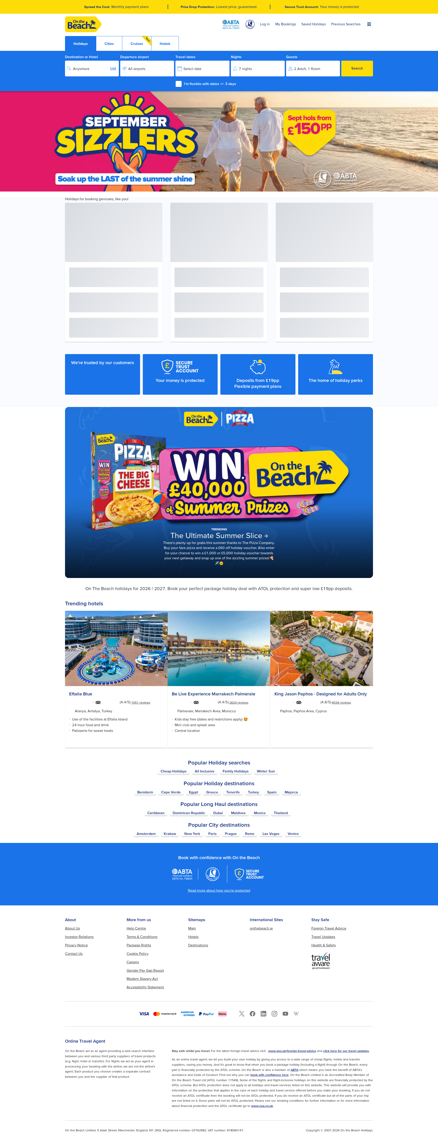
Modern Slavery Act (142, 979)
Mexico (260, 813)
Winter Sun (266, 771)
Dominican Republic (189, 813)
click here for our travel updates (346, 1051)
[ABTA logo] (231, 24)
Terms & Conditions (142, 937)
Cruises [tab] (140, 41)
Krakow (170, 834)
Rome (249, 834)
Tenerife (233, 792)
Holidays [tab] (80, 43)
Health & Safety (323, 945)
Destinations (198, 945)
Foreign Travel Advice (328, 928)
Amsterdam (146, 834)
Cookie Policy (138, 953)
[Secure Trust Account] (249, 874)
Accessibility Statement (145, 987)
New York (192, 834)
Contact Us (74, 953)
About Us (72, 928)
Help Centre (136, 928)
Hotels (193, 937)
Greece (212, 792)
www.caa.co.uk (262, 1106)
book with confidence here (269, 1075)
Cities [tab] (109, 43)
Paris (212, 834)
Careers (133, 962)
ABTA (294, 1070)
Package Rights (139, 945)
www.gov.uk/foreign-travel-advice (292, 1051)
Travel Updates (323, 937)
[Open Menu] (369, 24)
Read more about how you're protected (219, 890)
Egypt (193, 792)
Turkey (253, 792)
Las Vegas (271, 834)
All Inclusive (204, 771)
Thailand (281, 813)
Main (192, 928)
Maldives (238, 813)
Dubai (218, 813)
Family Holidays (236, 771)
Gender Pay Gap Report (145, 970)
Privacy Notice (76, 945)
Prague (231, 834)
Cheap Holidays (174, 771)
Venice (293, 834)
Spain (271, 792)
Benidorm (145, 792)
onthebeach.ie (261, 928)
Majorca (291, 792)
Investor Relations (79, 937)
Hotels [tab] (165, 43)
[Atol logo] (213, 874)
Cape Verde (171, 792)
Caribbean (155, 813)
